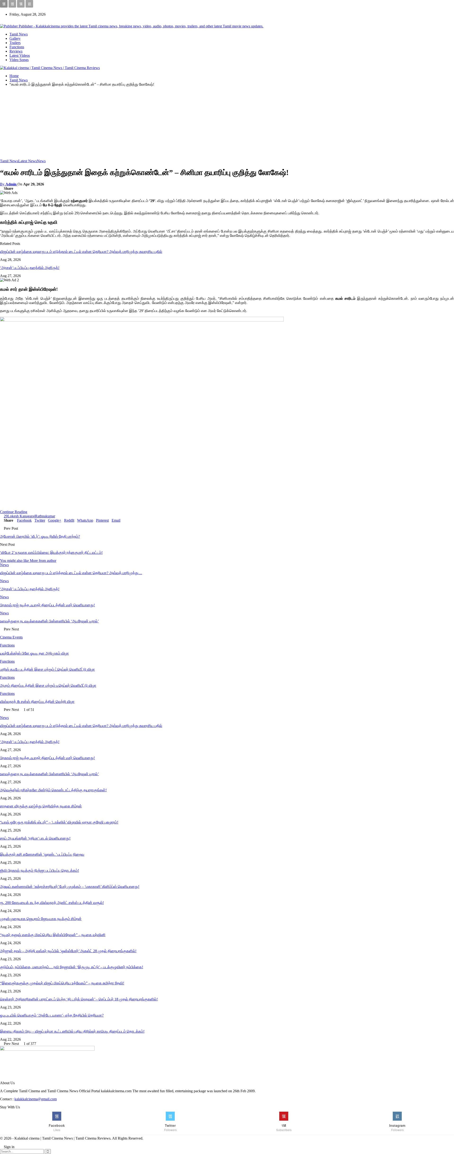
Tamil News (18, 34)
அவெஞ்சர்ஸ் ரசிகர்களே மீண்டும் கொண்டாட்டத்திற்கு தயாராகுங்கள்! (53, 790)
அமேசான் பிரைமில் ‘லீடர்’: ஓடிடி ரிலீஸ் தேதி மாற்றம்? (40, 536)
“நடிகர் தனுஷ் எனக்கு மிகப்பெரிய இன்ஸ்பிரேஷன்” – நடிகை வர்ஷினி (52, 935)
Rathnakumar (45, 516)
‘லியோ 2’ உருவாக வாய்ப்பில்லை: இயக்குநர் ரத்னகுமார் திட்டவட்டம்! (51, 553)
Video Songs (19, 60)
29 (6, 516)
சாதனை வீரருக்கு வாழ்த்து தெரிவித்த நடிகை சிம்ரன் (41, 806)
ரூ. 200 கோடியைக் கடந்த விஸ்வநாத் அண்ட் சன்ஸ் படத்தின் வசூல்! (52, 903)
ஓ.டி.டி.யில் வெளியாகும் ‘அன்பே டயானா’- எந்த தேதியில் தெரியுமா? (52, 1015)
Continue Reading (13, 512)
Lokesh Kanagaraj (21, 516)
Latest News (27, 161)
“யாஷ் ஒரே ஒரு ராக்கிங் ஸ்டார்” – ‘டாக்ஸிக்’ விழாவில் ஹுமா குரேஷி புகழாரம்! (59, 822)
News (41, 161)
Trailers (15, 43)
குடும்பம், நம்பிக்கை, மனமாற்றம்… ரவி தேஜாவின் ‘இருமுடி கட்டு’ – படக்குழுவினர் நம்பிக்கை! (71, 967)
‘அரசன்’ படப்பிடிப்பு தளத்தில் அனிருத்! (29, 268)
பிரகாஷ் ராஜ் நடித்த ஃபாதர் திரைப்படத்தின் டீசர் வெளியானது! (47, 758)
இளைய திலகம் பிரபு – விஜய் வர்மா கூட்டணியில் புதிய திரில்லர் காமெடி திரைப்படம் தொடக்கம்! (72, 1031)
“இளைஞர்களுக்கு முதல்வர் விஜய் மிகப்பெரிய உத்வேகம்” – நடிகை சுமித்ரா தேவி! (62, 983)
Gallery (15, 38)
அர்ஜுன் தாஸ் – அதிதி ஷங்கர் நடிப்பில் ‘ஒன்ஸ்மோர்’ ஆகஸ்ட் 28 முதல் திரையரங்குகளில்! (68, 951)
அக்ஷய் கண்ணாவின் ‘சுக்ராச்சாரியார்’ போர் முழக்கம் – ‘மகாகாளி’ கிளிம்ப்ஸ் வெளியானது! (69, 887)
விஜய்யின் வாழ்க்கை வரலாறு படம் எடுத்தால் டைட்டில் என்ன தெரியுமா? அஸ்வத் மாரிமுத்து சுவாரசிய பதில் (81, 252)
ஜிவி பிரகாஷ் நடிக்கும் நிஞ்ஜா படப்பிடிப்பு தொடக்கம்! (39, 870)
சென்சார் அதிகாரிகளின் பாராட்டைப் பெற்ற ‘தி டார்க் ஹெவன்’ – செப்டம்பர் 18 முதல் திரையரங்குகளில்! (79, 999)
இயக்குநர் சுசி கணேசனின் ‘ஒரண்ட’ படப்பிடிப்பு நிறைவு (42, 854)
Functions (16, 47)
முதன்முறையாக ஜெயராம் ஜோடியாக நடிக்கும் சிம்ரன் (41, 919)
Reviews (15, 51)
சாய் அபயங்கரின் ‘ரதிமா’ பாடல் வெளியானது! (35, 838)
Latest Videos (19, 55)
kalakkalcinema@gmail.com (35, 1099)
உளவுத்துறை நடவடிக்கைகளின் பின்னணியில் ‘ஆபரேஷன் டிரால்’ (49, 774)
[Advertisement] (227, 123)
